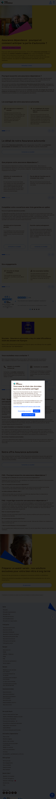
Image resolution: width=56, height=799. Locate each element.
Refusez (36, 411)
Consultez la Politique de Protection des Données (26, 406)
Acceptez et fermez (28, 414)
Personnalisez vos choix (24, 411)
